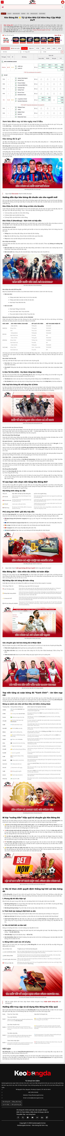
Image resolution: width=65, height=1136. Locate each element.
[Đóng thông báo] (62, 7)
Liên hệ (46, 1112)
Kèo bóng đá (6, 1101)
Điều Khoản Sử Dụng (37, 1112)
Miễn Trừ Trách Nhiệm (23, 1112)
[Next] (61, 40)
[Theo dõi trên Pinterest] (27, 1117)
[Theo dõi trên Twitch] (46, 1117)
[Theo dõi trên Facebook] (18, 1117)
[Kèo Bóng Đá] (32, 2)
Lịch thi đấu (5, 1104)
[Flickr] (37, 1117)
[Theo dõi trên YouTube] (32, 1117)
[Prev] (11, 40)
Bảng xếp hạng (16, 1101)
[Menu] (2, 2)
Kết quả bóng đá (16, 1104)
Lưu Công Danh (30, 1114)
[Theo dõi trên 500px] (42, 1117)
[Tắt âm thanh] (62, 52)
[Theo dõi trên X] (22, 1117)
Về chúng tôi (20, 1110)
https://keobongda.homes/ (41, 30)
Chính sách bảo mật (31, 1110)
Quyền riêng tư (42, 1110)
